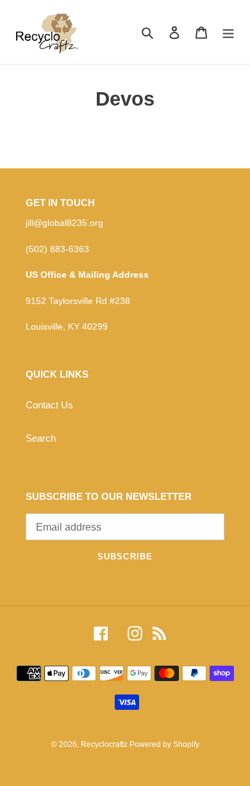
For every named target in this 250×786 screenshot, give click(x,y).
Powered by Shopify (164, 744)
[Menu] (228, 32)
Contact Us (49, 404)
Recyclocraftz (105, 744)
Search (41, 438)
